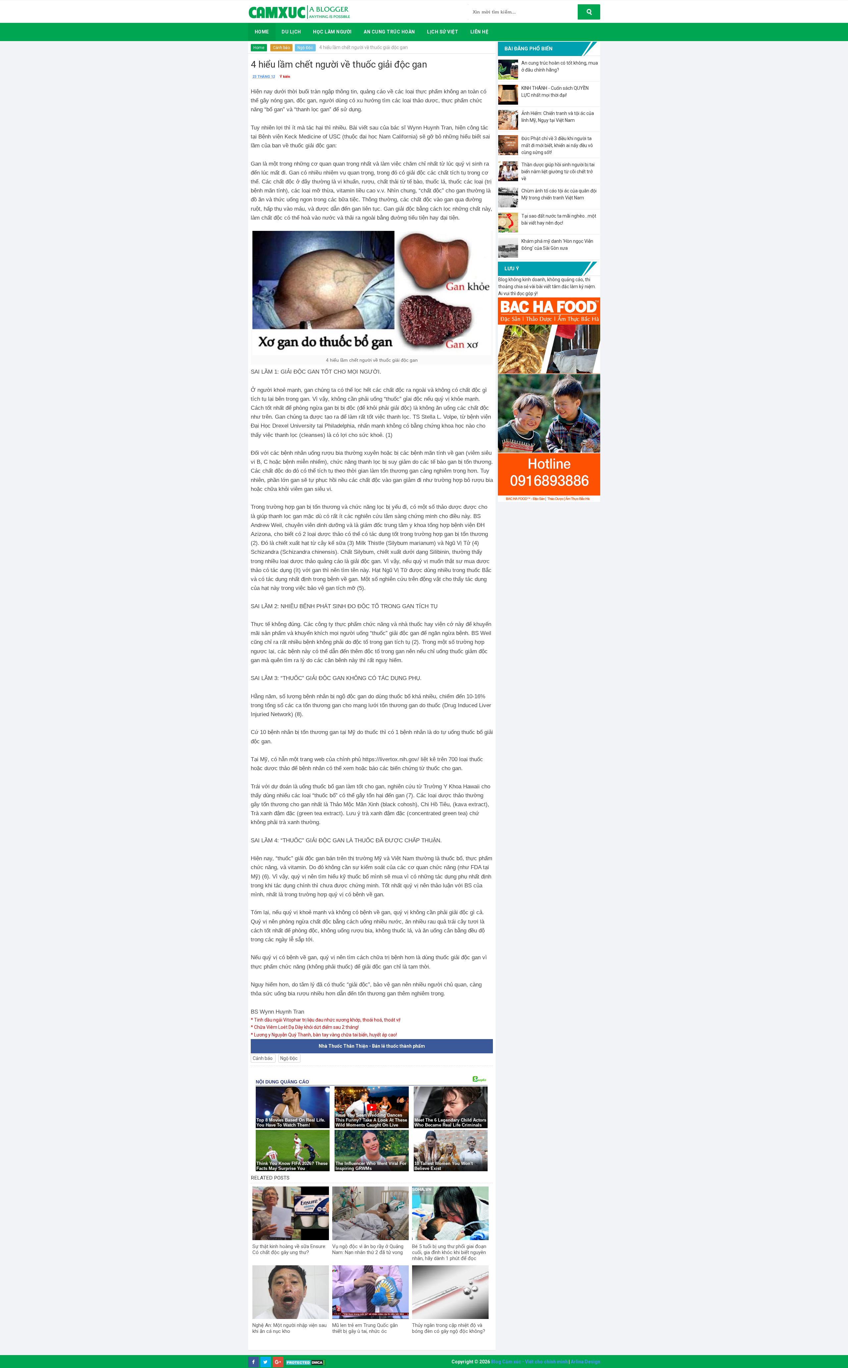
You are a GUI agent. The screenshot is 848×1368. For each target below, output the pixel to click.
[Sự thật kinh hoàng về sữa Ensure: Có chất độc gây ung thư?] (290, 1213)
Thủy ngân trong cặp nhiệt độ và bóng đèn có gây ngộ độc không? (448, 1328)
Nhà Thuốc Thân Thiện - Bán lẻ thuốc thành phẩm (372, 1046)
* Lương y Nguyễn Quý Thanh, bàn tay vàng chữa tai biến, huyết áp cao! (324, 1034)
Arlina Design (585, 1361)
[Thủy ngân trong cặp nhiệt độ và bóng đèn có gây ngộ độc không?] (450, 1292)
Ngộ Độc (305, 47)
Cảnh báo (281, 47)
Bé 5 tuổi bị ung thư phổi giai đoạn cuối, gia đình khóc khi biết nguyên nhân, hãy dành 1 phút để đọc (449, 1252)
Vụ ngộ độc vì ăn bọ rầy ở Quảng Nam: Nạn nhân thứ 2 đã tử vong (367, 1249)
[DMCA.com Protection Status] (305, 1362)
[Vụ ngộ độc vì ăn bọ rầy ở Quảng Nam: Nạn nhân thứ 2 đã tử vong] (370, 1213)
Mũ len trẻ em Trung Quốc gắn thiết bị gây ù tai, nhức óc (365, 1328)
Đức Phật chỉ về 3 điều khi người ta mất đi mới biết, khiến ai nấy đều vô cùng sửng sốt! (557, 145)
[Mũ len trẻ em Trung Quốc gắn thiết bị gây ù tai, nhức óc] (370, 1292)
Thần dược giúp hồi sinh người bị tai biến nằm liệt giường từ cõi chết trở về (558, 171)
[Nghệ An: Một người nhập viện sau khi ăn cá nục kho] (290, 1292)
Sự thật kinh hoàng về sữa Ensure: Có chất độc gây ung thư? (289, 1249)
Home (258, 47)
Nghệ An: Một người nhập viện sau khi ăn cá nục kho (289, 1328)
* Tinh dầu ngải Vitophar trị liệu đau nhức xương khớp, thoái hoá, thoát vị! (325, 1020)
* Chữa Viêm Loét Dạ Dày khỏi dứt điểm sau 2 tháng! (305, 1027)
